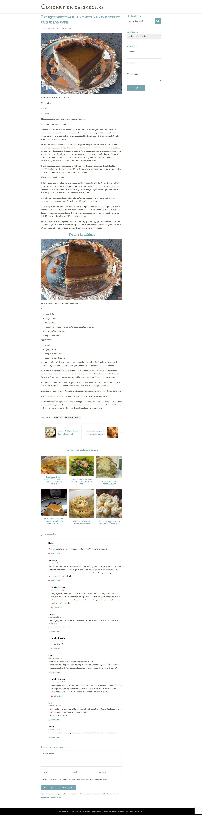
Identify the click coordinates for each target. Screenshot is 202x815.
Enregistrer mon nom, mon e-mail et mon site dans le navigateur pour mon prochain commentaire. (75, 779)
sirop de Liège (72, 186)
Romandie (69, 417)
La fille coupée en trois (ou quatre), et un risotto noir (81, 481)
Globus (47, 169)
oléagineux (58, 417)
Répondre (55, 553)
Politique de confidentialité (134, 811)
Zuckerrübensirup (55, 186)
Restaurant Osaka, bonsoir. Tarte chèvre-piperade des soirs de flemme (53, 480)
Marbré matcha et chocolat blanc (109, 483)
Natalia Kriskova (46, 28)
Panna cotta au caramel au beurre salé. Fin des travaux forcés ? (54, 521)
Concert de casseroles (72, 7)
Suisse (78, 417)
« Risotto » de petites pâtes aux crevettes (81, 522)
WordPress (121, 811)
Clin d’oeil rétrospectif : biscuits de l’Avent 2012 (109, 522)
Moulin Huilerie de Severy (54, 172)
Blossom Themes (102, 811)
